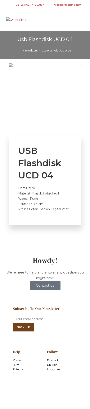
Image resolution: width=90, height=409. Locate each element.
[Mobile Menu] (82, 19)
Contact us (45, 285)
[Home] (20, 50)
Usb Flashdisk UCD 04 (56, 50)
